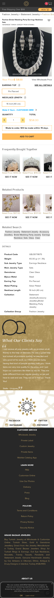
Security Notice (27, 527)
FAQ (27, 469)
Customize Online (27, 475)
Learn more (29, 595)
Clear (37, 238)
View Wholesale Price (42, 79)
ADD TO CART (27, 136)
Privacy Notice (27, 522)
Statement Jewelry (29, 231)
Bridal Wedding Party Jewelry (27, 234)
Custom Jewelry (27, 446)
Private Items (27, 452)
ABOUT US (27, 578)
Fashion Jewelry (12, 231)
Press (27, 492)
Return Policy (27, 516)
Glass (31, 238)
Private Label (27, 440)
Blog (27, 498)
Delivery (27, 487)
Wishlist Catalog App (27, 457)
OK (21, 595)
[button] (50, 3)
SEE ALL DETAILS (43, 85)
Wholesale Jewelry (27, 434)
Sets (26, 238)
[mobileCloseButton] (3, 4)
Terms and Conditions (27, 510)
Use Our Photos (27, 481)
